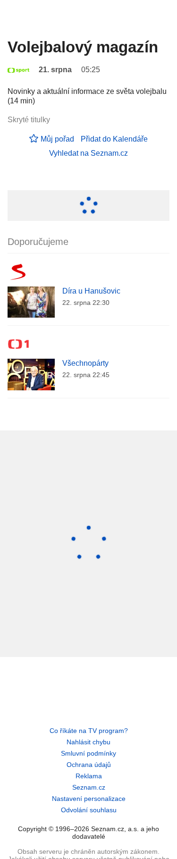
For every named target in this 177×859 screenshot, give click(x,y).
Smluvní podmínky (88, 753)
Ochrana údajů (89, 764)
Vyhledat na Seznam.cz (88, 153)
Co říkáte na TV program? (89, 730)
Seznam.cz (88, 787)
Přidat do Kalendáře (114, 139)
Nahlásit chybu (88, 742)
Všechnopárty (85, 363)
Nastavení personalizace (89, 798)
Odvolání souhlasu (89, 810)
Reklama (89, 776)
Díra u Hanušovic (91, 291)
